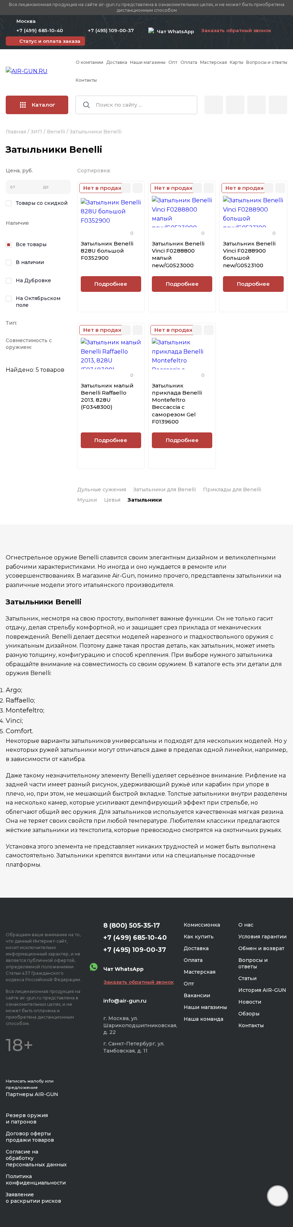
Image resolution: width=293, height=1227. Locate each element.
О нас (245, 925)
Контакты (86, 80)
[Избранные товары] (256, 105)
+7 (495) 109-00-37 (111, 30)
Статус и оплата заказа (49, 41)
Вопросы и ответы (266, 62)
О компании (89, 62)
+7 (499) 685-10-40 (39, 30)
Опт (172, 62)
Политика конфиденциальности (36, 1179)
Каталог (43, 104)
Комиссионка (202, 925)
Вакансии (197, 995)
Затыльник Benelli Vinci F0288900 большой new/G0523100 (249, 254)
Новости (249, 1002)
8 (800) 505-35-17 (131, 925)
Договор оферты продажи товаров (30, 1136)
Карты (236, 62)
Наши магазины (147, 62)
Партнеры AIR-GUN (32, 1094)
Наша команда (203, 1019)
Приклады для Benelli (232, 489)
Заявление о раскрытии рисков (33, 1197)
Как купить (199, 936)
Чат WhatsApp (174, 31)
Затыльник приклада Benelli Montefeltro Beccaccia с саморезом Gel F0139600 (177, 403)
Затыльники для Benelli (164, 489)
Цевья (112, 500)
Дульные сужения (101, 489)
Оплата (188, 62)
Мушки (87, 500)
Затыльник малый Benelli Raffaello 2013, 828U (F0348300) (107, 396)
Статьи (247, 978)
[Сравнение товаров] (235, 105)
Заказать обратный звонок (236, 30)
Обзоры (248, 1013)
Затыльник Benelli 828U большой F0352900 (107, 251)
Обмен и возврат (261, 948)
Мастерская (213, 62)
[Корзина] (278, 105)
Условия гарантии (262, 936)
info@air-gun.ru (124, 1000)
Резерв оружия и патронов (27, 1118)
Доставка (116, 62)
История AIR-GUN (262, 990)
